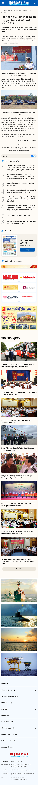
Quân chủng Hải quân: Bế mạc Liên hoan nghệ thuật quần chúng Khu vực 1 (18, 505)
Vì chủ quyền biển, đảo (9, 696)
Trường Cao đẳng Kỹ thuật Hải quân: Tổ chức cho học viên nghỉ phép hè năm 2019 (18, 366)
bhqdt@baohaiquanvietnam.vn (19, 150)
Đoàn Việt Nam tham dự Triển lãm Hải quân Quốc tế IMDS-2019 (17, 449)
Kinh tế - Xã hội (6, 703)
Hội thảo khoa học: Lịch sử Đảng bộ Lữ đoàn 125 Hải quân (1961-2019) (18, 393)
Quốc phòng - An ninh (9, 690)
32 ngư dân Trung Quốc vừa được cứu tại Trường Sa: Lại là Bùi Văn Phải (16, 477)
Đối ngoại (4, 709)
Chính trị (4, 684)
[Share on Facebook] (32, 156)
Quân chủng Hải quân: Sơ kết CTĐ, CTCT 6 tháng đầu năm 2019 (16, 421)
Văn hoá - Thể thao (8, 741)
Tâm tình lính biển (7, 728)
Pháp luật (5, 715)
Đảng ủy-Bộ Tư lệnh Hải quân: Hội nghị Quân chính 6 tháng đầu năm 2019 (17, 532)
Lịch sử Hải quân (7, 747)
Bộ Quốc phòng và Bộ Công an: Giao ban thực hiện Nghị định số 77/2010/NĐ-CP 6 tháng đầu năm (17, 561)
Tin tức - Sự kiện (6, 10)
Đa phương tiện (7, 722)
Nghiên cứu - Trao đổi (9, 734)
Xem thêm (19, 569)
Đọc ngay (27, 250)
